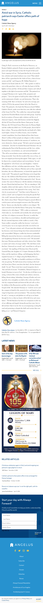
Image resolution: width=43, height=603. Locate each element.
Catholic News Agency (9, 23)
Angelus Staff (5, 358)
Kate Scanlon (32, 365)
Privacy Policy (26, 598)
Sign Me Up (5, 530)
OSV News (5, 470)
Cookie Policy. (5, 600)
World (4, 9)
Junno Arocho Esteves (7, 491)
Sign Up (38, 533)
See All (36, 370)
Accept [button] (38, 599)
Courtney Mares (6, 481)
